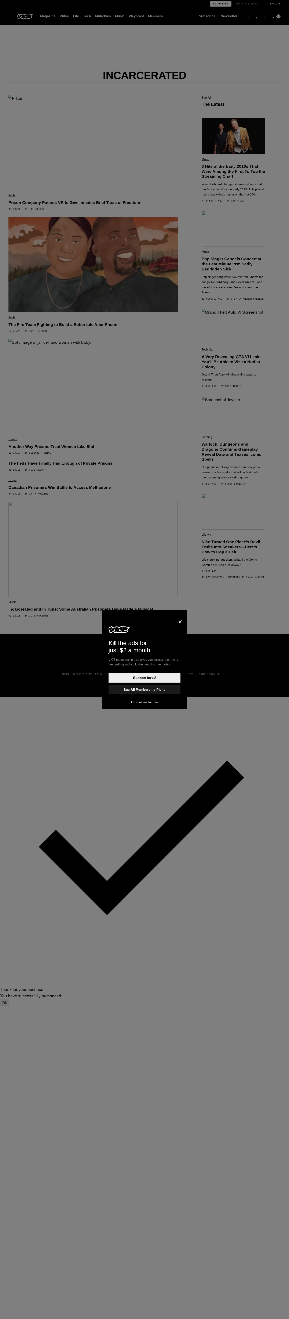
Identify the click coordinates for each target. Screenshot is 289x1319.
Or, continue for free (144, 702)
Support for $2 (144, 677)
